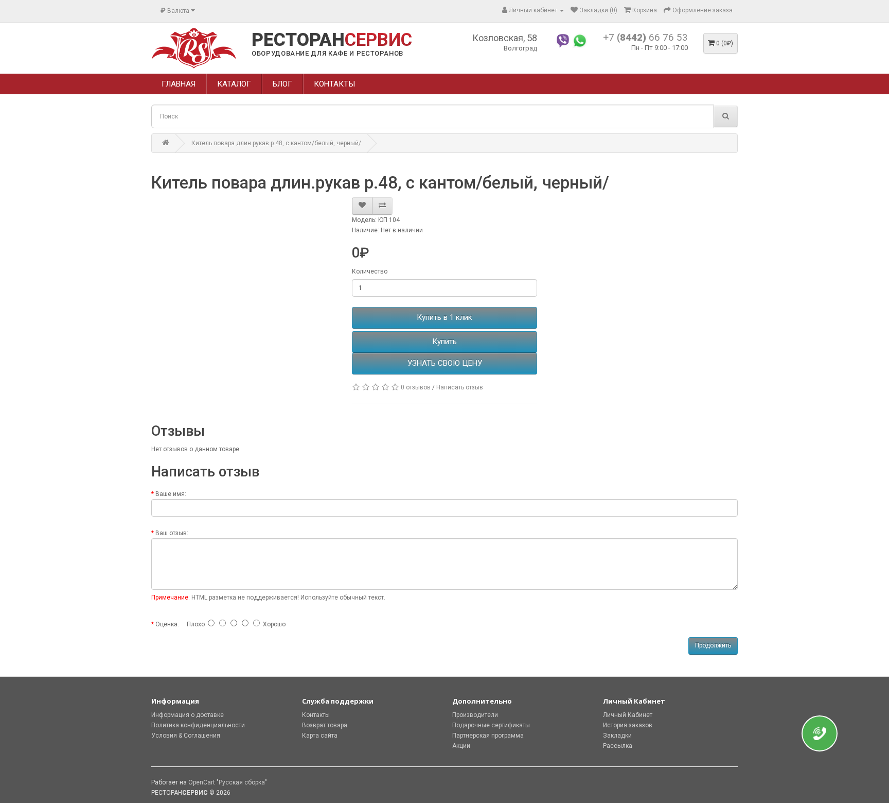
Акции (461, 745)
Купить (444, 341)
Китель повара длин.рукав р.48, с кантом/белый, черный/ (276, 143)
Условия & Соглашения (185, 735)
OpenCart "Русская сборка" (227, 782)
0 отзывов (416, 387)
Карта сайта (319, 735)
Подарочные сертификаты (491, 725)
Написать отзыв (459, 387)
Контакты (316, 715)
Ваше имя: (170, 494)
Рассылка (617, 745)
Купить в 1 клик (444, 317)
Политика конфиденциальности (198, 725)
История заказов (627, 725)
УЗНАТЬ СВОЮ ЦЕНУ (444, 363)
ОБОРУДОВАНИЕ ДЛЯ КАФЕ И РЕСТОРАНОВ (327, 53)
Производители (475, 715)
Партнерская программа (488, 735)
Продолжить (713, 645)
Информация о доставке (187, 715)
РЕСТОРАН (332, 40)
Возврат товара (324, 725)
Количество (369, 271)
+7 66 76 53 (645, 37)
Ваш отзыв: (171, 533)
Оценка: (167, 624)
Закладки (617, 735)
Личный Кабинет (627, 715)
